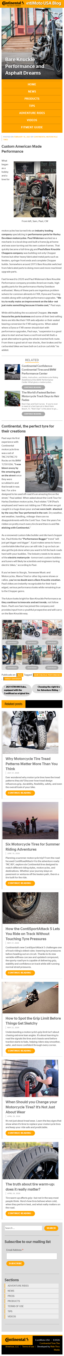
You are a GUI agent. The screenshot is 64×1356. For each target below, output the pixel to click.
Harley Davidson (13, 679)
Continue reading (33, 387)
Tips (32, 106)
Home (32, 84)
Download (12, 643)
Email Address (14, 1250)
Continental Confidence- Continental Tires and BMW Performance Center (39, 370)
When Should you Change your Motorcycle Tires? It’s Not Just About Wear (31, 1107)
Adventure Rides (32, 113)
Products (32, 98)
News (32, 91)
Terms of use (16, 1306)
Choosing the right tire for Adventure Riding (48, 688)
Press (11, 1296)
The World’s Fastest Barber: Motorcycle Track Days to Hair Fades (40, 396)
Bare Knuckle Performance (47, 675)
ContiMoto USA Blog (41, 3)
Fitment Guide (32, 127)
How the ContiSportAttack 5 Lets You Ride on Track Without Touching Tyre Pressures (33, 934)
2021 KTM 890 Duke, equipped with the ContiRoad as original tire (16, 690)
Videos (32, 120)
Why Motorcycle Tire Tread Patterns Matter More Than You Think (32, 764)
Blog (20, 675)
